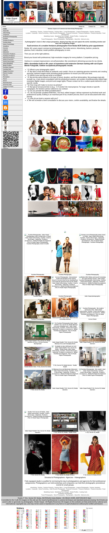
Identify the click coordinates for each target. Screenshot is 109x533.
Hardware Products (9, 56)
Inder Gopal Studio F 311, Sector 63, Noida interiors (92, 342)
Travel (5, 79)
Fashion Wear (7, 42)
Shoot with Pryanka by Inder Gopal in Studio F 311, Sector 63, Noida (92, 431)
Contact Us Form (8, 86)
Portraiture (6, 77)
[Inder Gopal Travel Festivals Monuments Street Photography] (65, 216)
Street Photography (59, 39)
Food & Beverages (8, 61)
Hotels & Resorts (8, 59)
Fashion (5, 38)
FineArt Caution (7, 73)
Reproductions (7, 82)
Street (5, 81)
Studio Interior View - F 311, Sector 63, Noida (37, 367)
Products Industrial (96, 33)
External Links (7, 84)
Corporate (6, 34)
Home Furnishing (44, 33)
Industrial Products (8, 57)
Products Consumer (72, 33)
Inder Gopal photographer (92, 296)
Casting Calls (7, 69)
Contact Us (92, 26)
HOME (5, 29)
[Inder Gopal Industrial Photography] (65, 167)
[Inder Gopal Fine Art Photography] (65, 232)
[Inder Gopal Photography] (54, 24)
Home (4, 26)
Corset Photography (69, 31)
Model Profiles (7, 65)
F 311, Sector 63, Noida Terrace (65, 475)
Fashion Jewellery (95, 31)
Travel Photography (47, 39)
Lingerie (5, 50)
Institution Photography (10, 36)
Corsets (5, 48)
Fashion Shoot (37, 296)
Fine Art (5, 75)
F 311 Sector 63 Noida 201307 (92, 475)
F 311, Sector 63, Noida (92, 367)
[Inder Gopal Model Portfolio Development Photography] (65, 200)
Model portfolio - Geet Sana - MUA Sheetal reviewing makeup (65, 318)
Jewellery (6, 46)
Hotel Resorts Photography (57, 33)
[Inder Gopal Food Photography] (65, 151)
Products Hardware (84, 33)
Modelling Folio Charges (62, 36)
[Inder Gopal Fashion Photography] (65, 134)
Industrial (6, 52)
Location (28, 33)
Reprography (69, 39)
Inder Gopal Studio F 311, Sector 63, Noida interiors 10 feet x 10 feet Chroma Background (37, 342)
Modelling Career (49, 36)
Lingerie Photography (82, 31)
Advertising (6, 32)
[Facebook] (5, 94)
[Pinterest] (5, 99)
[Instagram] (5, 125)
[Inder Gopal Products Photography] (65, 183)
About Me (6, 31)
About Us (81, 26)
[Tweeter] (5, 120)
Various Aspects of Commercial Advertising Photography (65, 28)
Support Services (8, 71)
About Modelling (8, 63)
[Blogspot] (5, 110)
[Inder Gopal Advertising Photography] (65, 118)
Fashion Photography (37, 274)
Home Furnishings (8, 44)
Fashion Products (8, 40)
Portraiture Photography (65, 37)
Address (5, 148)
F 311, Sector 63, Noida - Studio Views (65, 432)
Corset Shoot (92, 319)
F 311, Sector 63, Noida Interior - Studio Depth (65, 366)
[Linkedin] (5, 104)
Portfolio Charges (8, 67)
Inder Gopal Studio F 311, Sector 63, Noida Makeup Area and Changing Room (65, 342)
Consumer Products (9, 54)
